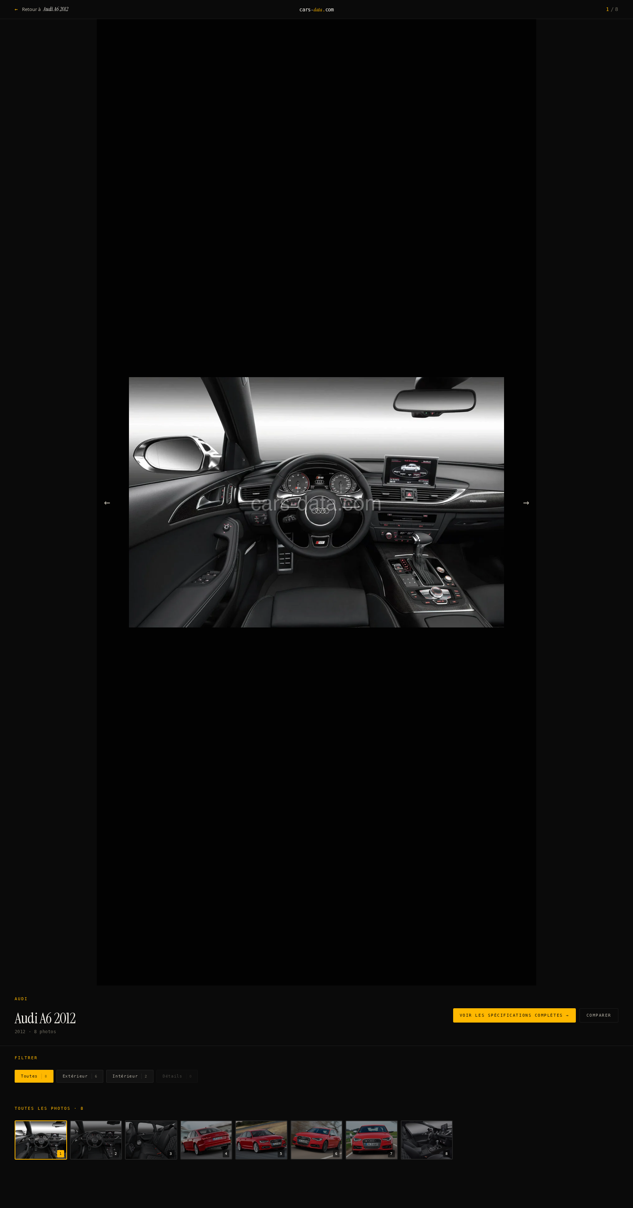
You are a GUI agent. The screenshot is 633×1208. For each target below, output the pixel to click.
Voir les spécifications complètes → (514, 1015)
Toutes (34, 1076)
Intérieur (129, 1076)
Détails (177, 1076)
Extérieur (80, 1076)
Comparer (598, 1015)
